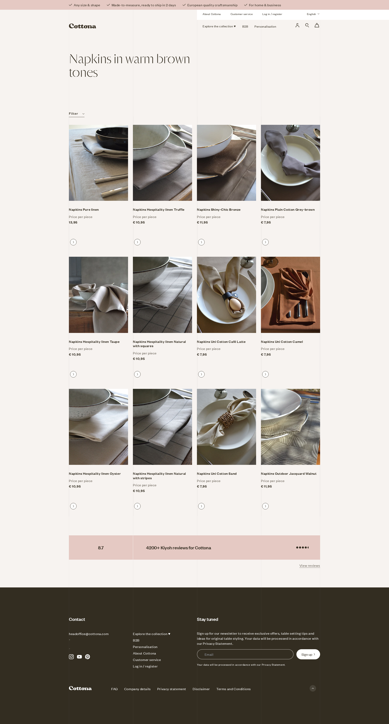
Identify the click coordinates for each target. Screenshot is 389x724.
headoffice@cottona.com (89, 633)
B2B (136, 640)
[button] (307, 25)
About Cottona (212, 14)
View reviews (309, 565)
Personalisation (145, 646)
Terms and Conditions (233, 689)
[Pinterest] (87, 656)
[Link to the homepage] (109, 20)
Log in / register (272, 14)
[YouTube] (79, 656)
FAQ (114, 689)
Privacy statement (171, 689)
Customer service (242, 14)
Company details (137, 689)
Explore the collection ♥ (151, 633)
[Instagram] (71, 656)
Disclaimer (201, 689)
